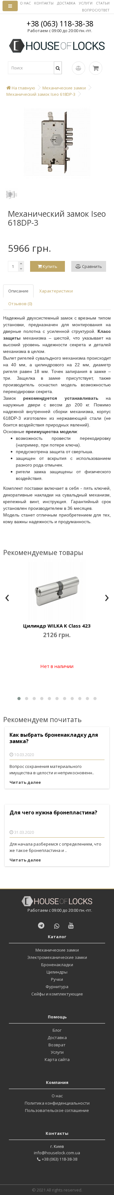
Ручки (57, 979)
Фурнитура (57, 986)
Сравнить (91, 266)
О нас (57, 1096)
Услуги (57, 1052)
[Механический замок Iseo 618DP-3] (57, 142)
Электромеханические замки (57, 957)
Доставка (57, 1037)
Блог (57, 1030)
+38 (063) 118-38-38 (60, 23)
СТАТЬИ (103, 3)
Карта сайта (57, 1059)
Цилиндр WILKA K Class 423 (57, 625)
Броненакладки (57, 964)
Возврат (57, 1045)
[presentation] (7, 598)
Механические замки (57, 950)
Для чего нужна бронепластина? (53, 812)
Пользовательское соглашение (57, 1110)
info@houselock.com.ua (57, 1153)
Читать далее (25, 782)
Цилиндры (57, 972)
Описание (18, 291)
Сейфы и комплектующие (57, 994)
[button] (19, 698)
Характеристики (56, 291)
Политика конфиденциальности (57, 1103)
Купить (49, 266)
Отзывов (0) (20, 303)
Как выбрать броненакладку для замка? (54, 738)
